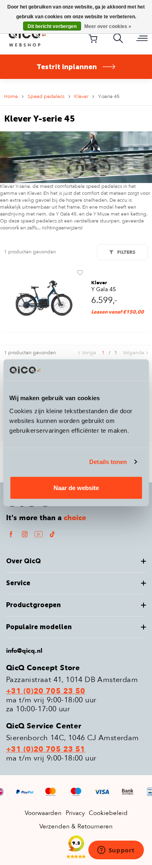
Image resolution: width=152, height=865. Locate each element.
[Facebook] (11, 533)
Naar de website (76, 487)
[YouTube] (38, 533)
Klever (81, 96)
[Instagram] (25, 533)
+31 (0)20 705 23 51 (46, 749)
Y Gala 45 (103, 289)
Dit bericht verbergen (52, 26)
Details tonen (108, 461)
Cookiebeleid (108, 813)
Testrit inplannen (66, 67)
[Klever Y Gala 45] (43, 298)
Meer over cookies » (107, 26)
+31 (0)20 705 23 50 (46, 691)
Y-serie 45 (109, 96)
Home (11, 96)
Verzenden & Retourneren (76, 826)
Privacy (75, 813)
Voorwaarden (43, 813)
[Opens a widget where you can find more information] (116, 851)
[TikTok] (52, 533)
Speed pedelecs (46, 96)
